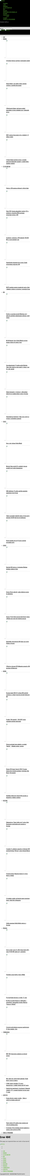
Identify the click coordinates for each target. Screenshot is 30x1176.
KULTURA (5, 801)
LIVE (4, 5)
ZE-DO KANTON (7, 7)
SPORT (4, 545)
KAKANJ (5, 6)
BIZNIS (4, 671)
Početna (5, 3)
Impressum (6, 15)
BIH (4, 9)
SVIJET (5, 10)
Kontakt (5, 13)
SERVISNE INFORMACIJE (10, 12)
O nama (5, 18)
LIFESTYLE (5, 1095)
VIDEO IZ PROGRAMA (9, 19)
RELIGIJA (5, 928)
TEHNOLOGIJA (6, 1032)
